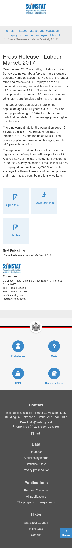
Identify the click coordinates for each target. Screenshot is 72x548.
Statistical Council (36, 522)
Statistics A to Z (36, 464)
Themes (8, 30)
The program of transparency (36, 502)
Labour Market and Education (39, 30)
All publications (36, 496)
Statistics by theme (36, 458)
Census (36, 535)
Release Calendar (36, 490)
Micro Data (36, 529)
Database (36, 452)
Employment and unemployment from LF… (36, 35)
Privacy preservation (36, 470)
